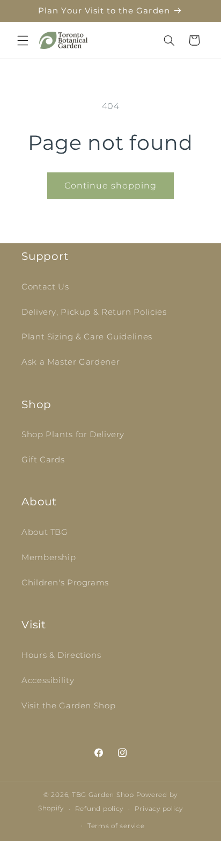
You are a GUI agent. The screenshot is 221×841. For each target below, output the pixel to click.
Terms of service (116, 826)
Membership (48, 557)
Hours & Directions (61, 655)
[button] (22, 40)
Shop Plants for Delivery (72, 434)
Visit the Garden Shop (68, 706)
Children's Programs (65, 583)
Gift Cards (42, 460)
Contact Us (45, 287)
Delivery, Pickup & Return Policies (93, 312)
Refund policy (99, 809)
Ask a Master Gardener (70, 362)
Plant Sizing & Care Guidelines (86, 337)
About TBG (44, 532)
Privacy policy (159, 809)
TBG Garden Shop (103, 795)
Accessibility (47, 680)
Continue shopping (110, 185)
